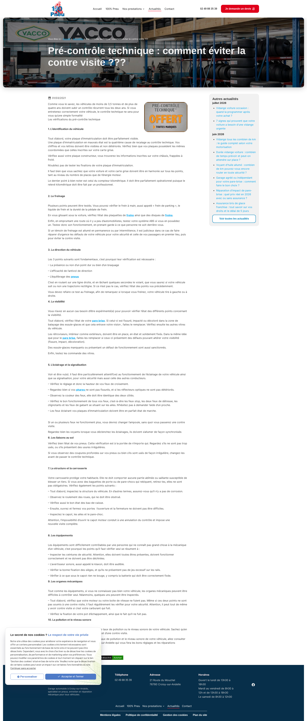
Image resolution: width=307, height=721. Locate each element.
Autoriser (118, 657)
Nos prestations (132, 8)
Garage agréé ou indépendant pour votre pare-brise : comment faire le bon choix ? (236, 181)
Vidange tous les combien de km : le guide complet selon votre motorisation (236, 143)
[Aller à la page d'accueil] (57, 8)
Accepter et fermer (72, 676)
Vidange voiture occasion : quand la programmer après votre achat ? (233, 111)
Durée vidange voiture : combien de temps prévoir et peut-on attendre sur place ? (236, 155)
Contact (169, 8)
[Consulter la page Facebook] (253, 685)
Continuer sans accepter (23, 668)
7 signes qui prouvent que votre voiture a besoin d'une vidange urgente (235, 124)
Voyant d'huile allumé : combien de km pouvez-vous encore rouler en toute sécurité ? (235, 168)
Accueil (97, 8)
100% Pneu (112, 8)
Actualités (155, 8)
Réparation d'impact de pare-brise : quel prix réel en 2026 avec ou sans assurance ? (234, 194)
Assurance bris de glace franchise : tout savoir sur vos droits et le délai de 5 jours (234, 207)
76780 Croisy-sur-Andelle (165, 682)
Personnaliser (28, 676)
